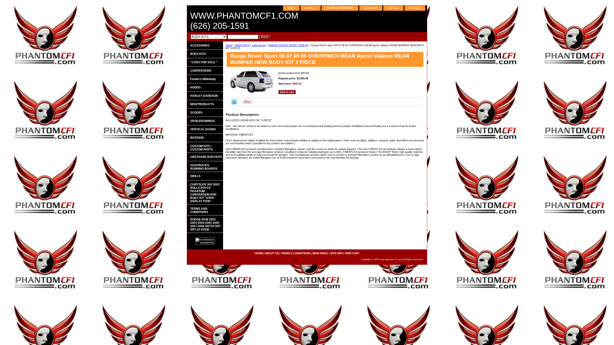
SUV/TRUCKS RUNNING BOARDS (203, 167)
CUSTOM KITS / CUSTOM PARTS (201, 147)
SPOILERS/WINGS (202, 121)
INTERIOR (197, 137)
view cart (414, 7)
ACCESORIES (199, 45)
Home (228, 45)
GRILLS (195, 176)
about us (311, 7)
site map (393, 7)
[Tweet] (234, 103)
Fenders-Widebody (203, 79)
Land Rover (259, 45)
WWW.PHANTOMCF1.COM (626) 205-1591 (244, 21)
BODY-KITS (242, 45)
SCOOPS (196, 112)
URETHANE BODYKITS (206, 157)
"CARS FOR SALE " (203, 62)
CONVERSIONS (201, 70)
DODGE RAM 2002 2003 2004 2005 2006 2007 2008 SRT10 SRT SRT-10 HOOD (205, 224)
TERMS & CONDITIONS (340, 7)
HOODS (195, 87)
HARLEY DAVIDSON (204, 96)
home (291, 7)
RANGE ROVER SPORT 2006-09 (288, 45)
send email (370, 7)
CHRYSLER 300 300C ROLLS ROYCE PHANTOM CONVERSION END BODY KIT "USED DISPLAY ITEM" (205, 193)
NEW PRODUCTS (202, 104)
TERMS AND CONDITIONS (199, 210)
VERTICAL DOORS (203, 129)
